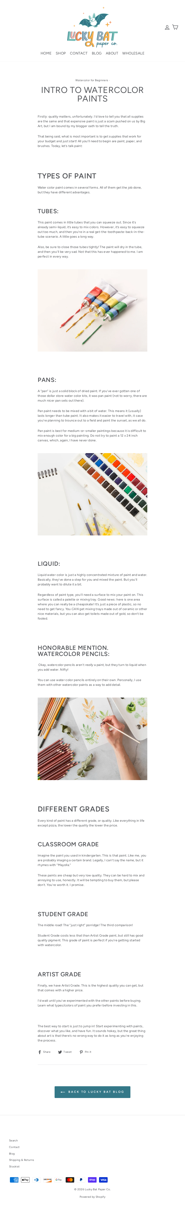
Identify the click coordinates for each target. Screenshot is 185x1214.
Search (13, 1140)
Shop (61, 53)
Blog (97, 53)
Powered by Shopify (92, 1196)
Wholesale (133, 53)
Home (46, 53)
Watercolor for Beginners (91, 80)
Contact (79, 53)
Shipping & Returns (21, 1160)
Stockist (14, 1166)
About (112, 53)
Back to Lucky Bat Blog (96, 1091)
